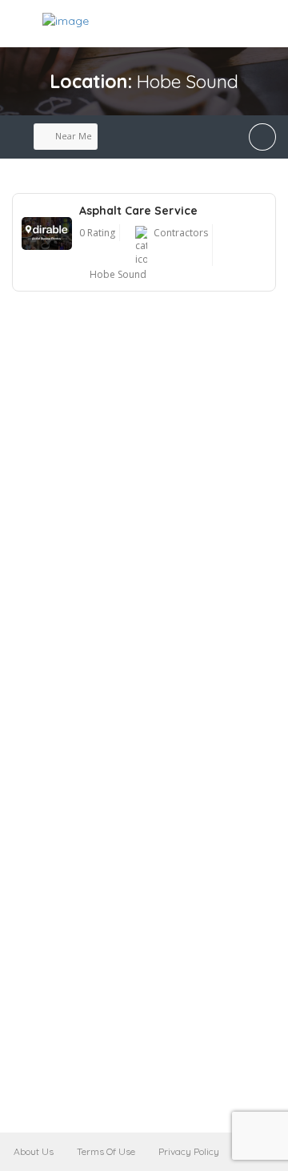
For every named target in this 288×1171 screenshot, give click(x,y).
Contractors (181, 232)
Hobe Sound (118, 274)
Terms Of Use (106, 1151)
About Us (34, 1151)
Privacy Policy (188, 1151)
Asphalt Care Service (138, 210)
